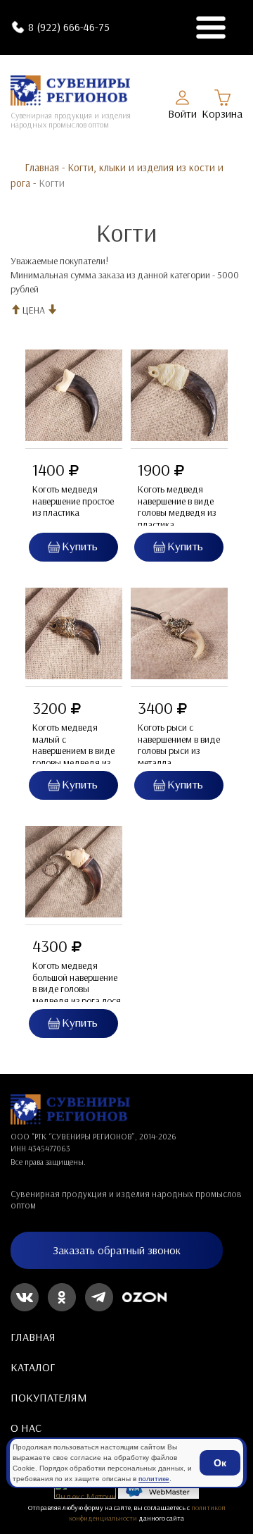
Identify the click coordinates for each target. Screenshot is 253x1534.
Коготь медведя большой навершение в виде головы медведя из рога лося (76, 983)
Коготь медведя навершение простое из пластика (73, 501)
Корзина (222, 113)
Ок (220, 1462)
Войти (182, 113)
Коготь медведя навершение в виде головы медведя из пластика (177, 507)
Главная (42, 167)
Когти (52, 183)
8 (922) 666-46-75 (69, 27)
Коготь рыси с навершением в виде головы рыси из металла (179, 745)
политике (153, 1479)
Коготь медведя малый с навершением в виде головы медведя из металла (73, 751)
